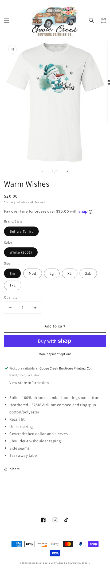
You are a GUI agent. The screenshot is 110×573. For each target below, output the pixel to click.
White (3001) (21, 252)
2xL (88, 273)
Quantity (10, 297)
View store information (29, 382)
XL (70, 273)
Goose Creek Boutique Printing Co (47, 562)
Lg (52, 273)
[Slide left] (43, 171)
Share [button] (15, 468)
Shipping (9, 202)
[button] (7, 20)
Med (32, 273)
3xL (13, 285)
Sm (12, 273)
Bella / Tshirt (21, 231)
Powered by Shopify (79, 562)
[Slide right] (67, 171)
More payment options (55, 354)
